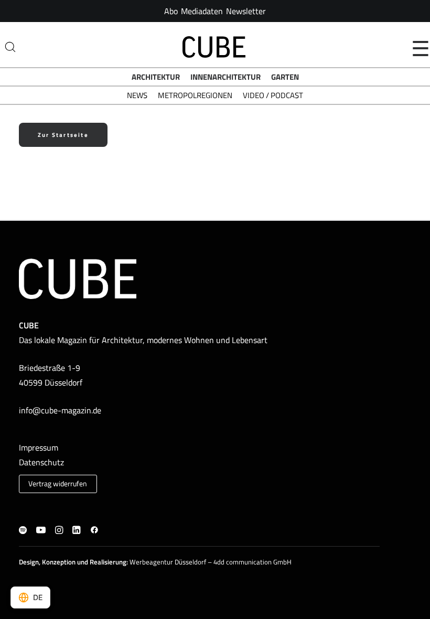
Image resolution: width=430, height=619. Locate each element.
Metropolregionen (195, 95)
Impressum (38, 447)
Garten (285, 77)
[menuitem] (171, 11)
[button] (23, 531)
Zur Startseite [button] (63, 135)
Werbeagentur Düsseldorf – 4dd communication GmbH (211, 562)
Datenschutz (41, 462)
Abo (171, 11)
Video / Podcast (273, 95)
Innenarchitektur (225, 77)
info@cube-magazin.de (60, 410)
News (137, 95)
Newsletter (246, 11)
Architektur (156, 77)
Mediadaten (202, 11)
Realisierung (108, 562)
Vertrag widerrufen (57, 483)
